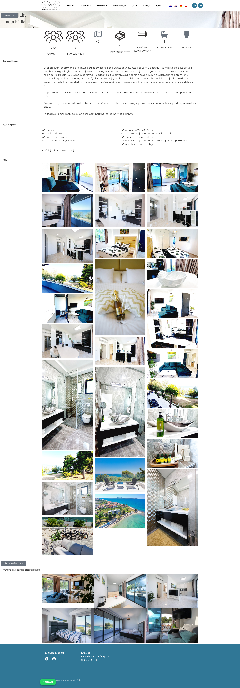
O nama (135, 5)
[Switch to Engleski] (175, 5)
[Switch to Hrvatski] (170, 5)
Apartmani (100, 5)
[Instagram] (200, 5)
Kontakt (159, 5)
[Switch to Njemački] (181, 5)
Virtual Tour (85, 5)
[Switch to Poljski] (186, 5)
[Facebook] (194, 5)
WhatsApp (48, 682)
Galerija (146, 5)
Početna (70, 5)
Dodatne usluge (119, 5)
